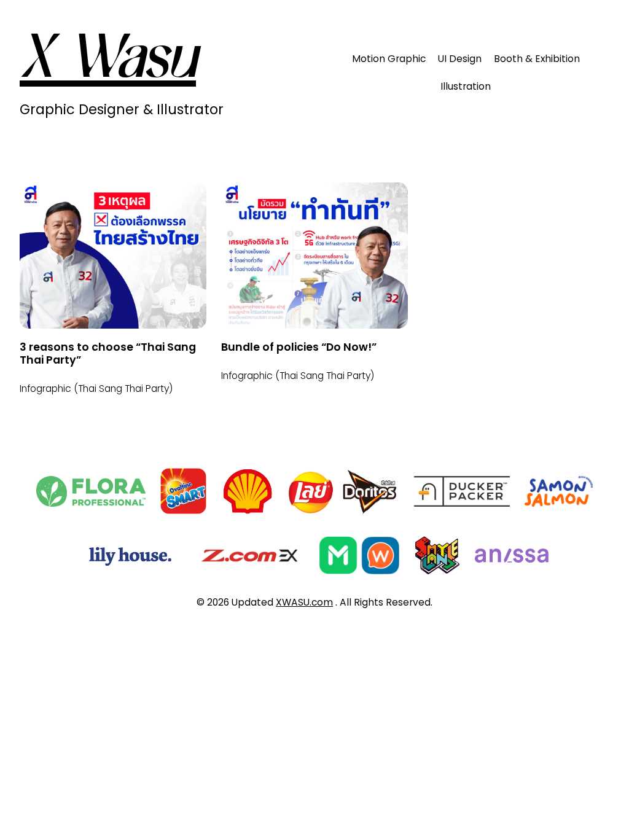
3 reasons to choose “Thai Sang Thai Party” (108, 354)
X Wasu (108, 61)
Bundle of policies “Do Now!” (299, 347)
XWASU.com (304, 602)
